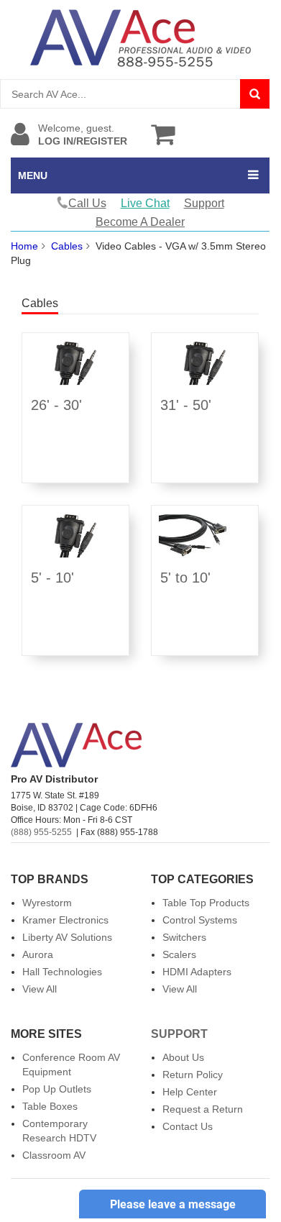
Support (204, 203)
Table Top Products (205, 902)
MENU (32, 175)
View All (39, 989)
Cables (67, 246)
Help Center (189, 1092)
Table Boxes (50, 1106)
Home (24, 246)
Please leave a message (173, 1204)
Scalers (179, 954)
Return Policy (192, 1074)
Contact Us (187, 1126)
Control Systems (199, 920)
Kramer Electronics (65, 920)
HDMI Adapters (196, 971)
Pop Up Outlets (56, 1089)
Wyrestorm (47, 902)
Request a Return (202, 1109)
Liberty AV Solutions (67, 937)
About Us (183, 1057)
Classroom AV (54, 1155)
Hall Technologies (62, 971)
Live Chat (145, 203)
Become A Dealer (140, 222)
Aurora (37, 954)
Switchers (184, 937)
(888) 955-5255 (41, 832)
